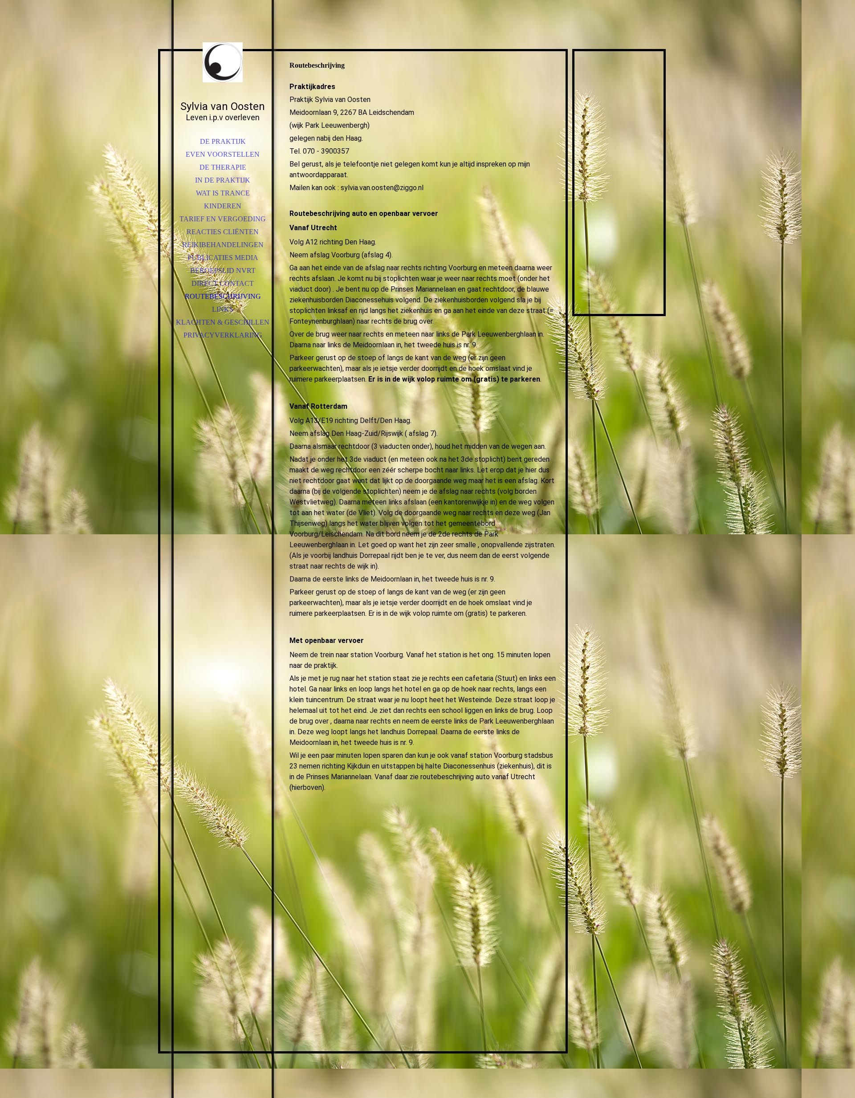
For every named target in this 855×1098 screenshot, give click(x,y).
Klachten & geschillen (222, 322)
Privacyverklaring (222, 335)
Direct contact (222, 283)
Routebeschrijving (223, 296)
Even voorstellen (223, 154)
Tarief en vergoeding (222, 219)
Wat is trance (223, 193)
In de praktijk (222, 180)
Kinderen (222, 206)
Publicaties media (222, 257)
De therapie (223, 167)
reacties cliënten (223, 232)
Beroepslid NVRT (223, 270)
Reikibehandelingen (223, 244)
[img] (223, 62)
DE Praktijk (223, 141)
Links (222, 309)
